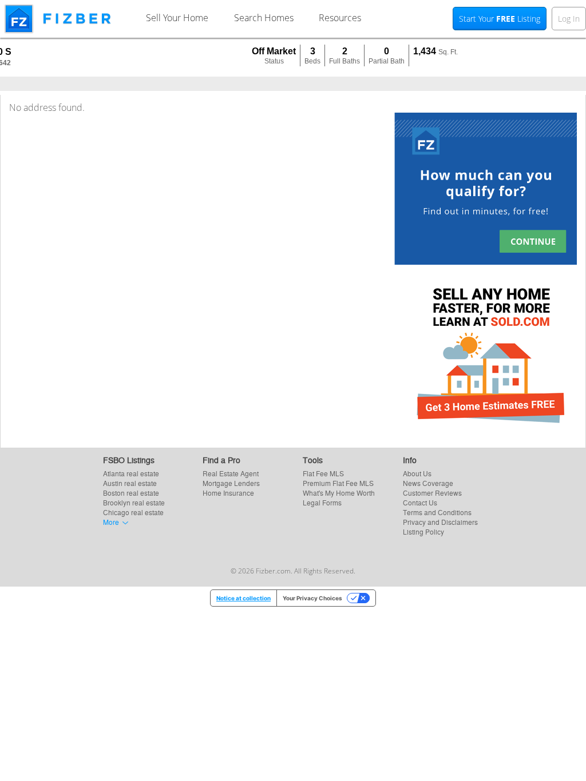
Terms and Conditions (437, 512)
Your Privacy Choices (312, 598)
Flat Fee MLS (323, 473)
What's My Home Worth (339, 492)
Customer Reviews (432, 492)
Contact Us (420, 502)
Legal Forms (322, 502)
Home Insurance (228, 492)
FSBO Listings (129, 459)
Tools (313, 459)
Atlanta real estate (131, 473)
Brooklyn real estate (134, 502)
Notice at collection (243, 598)
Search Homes (264, 17)
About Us (417, 473)
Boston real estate (131, 492)
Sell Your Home (177, 17)
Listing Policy (423, 531)
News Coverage (428, 483)
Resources (340, 17)
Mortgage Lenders (231, 483)
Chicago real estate (133, 512)
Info (410, 459)
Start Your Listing (499, 18)
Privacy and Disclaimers (440, 522)
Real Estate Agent (231, 473)
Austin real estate (130, 483)
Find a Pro (221, 459)
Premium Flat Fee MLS (338, 483)
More (111, 522)
